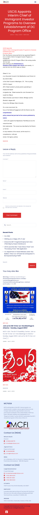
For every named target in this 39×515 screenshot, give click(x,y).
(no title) (7, 236)
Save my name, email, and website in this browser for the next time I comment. (18, 206)
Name (5, 181)
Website (5, 198)
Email (4, 189)
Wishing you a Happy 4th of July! (14, 239)
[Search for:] (19, 225)
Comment (5, 159)
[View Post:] (19, 365)
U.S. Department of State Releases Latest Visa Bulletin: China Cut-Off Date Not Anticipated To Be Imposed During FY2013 (19, 254)
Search (5, 262)
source (5, 141)
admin (12, 35)
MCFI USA (26, 35)
